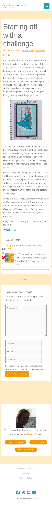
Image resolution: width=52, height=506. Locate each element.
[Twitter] (3, 253)
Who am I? (31, 434)
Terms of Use (15, 442)
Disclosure (38, 442)
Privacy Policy (26, 449)
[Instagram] (23, 492)
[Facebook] (3, 248)
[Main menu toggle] (46, 6)
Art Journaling (28, 50)
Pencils (6, 55)
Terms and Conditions (26, 468)
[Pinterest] (3, 257)
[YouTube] (34, 492)
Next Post (26, 279)
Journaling (41, 50)
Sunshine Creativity (14, 5)
